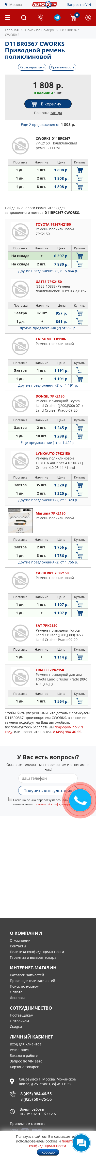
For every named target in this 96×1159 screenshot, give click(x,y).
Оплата (16, 992)
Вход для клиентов (25, 1044)
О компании (20, 940)
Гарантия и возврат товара (33, 957)
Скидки (16, 1026)
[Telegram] (57, 19)
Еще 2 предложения (48, 124)
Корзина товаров (24, 1066)
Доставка (17, 997)
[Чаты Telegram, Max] (81, 1143)
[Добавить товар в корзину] (80, 170)
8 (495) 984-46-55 (36, 1094)
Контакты (18, 946)
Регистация (19, 1049)
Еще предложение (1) (48, 442)
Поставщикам (21, 1015)
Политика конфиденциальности (37, 951)
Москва (15, 4)
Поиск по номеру (24, 986)
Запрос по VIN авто (26, 1061)
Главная (12, 30)
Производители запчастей (32, 980)
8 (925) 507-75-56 (36, 1099)
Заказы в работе (24, 1055)
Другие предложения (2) (48, 328)
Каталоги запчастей (27, 975)
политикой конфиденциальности (54, 1143)
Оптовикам (19, 1021)
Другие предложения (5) (48, 270)
